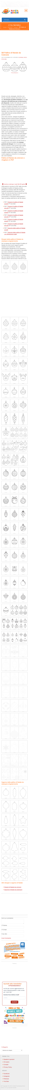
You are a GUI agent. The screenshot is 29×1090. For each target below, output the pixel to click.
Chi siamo (6, 1062)
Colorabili (20, 57)
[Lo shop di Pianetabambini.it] (14, 950)
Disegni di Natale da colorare (12, 887)
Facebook (7, 1073)
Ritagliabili (4, 59)
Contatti (6, 1064)
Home (4, 27)
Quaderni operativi (9, 1059)
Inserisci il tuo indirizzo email (11, 994)
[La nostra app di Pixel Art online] (14, 1015)
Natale (16, 27)
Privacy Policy (8, 1067)
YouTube (6, 1081)
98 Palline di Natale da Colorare (11, 54)
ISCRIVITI (14, 1002)
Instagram (7, 1076)
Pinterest (6, 1078)
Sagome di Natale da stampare (13, 889)
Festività (10, 27)
